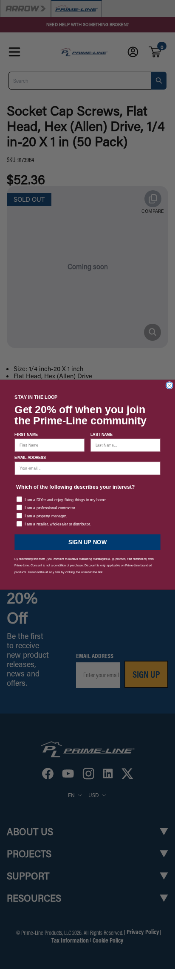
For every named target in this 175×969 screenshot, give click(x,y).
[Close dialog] (169, 385)
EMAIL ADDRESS (30, 457)
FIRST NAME (26, 434)
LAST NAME (101, 434)
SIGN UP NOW (87, 542)
